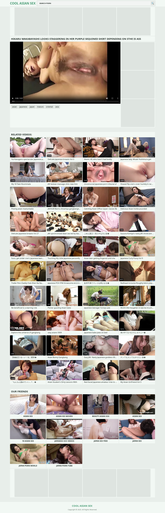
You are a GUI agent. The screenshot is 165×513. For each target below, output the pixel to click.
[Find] (153, 3)
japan (32, 107)
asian (14, 107)
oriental (49, 107)
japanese (23, 107)
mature (40, 107)
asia (57, 107)
